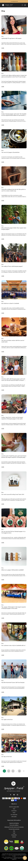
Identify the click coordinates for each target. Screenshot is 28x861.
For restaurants (14, 814)
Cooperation (14, 834)
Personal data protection (14, 829)
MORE (2, 48)
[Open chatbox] (25, 858)
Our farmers (14, 810)
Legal (14, 833)
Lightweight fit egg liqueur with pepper (11, 38)
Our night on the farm (7, 719)
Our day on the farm (6, 756)
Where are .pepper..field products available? (12, 570)
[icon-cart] (25, 5)
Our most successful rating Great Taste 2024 (12, 494)
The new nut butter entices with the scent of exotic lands (12, 341)
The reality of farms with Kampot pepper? (12, 266)
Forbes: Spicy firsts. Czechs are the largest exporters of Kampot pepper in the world (12, 418)
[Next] (23, 771)
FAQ (14, 831)
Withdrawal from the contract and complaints (14, 827)
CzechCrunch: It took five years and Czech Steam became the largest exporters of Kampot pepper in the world (13, 456)
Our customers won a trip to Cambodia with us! (13, 645)
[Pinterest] (14, 794)
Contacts (14, 836)
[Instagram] (17, 794)
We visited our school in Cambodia (10, 303)
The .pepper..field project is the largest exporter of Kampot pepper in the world (13, 607)
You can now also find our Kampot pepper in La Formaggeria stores (13, 532)
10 (19, 771)
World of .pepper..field (14, 806)
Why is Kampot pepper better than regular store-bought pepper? (13, 228)
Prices (14, 812)
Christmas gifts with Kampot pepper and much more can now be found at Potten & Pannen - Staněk (13, 379)
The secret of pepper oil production (10, 152)
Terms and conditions (14, 825)
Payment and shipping (14, 823)
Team (14, 808)
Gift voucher (14, 816)
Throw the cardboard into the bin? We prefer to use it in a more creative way (13, 190)
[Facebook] (10, 794)
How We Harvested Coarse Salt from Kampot (12, 682)
